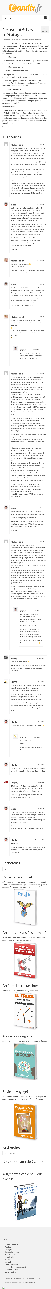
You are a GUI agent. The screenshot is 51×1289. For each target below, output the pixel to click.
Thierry (14, 658)
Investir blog (9, 1257)
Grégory (14, 782)
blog (5, 127)
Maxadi (8, 1262)
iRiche (7, 1259)
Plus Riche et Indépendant (15, 1267)
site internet (19, 127)
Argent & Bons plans (13, 1244)
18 (40, 40)
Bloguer (23, 40)
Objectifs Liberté (11, 1264)
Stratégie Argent (11, 1269)
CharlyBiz (8, 1249)
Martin (14, 722)
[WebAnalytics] (7, 1287)
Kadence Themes (30, 1282)
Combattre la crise (12, 1252)
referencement (11, 127)
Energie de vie (10, 1254)
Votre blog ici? (10, 1272)
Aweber (8, 1247)
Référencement (31, 40)
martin (8, 40)
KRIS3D (14, 682)
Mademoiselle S (17, 260)
